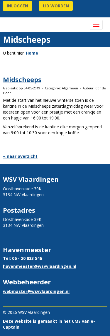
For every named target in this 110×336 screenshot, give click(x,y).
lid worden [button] (56, 6)
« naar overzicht (20, 156)
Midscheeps (22, 79)
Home (32, 53)
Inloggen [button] (17, 6)
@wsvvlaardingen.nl (39, 266)
